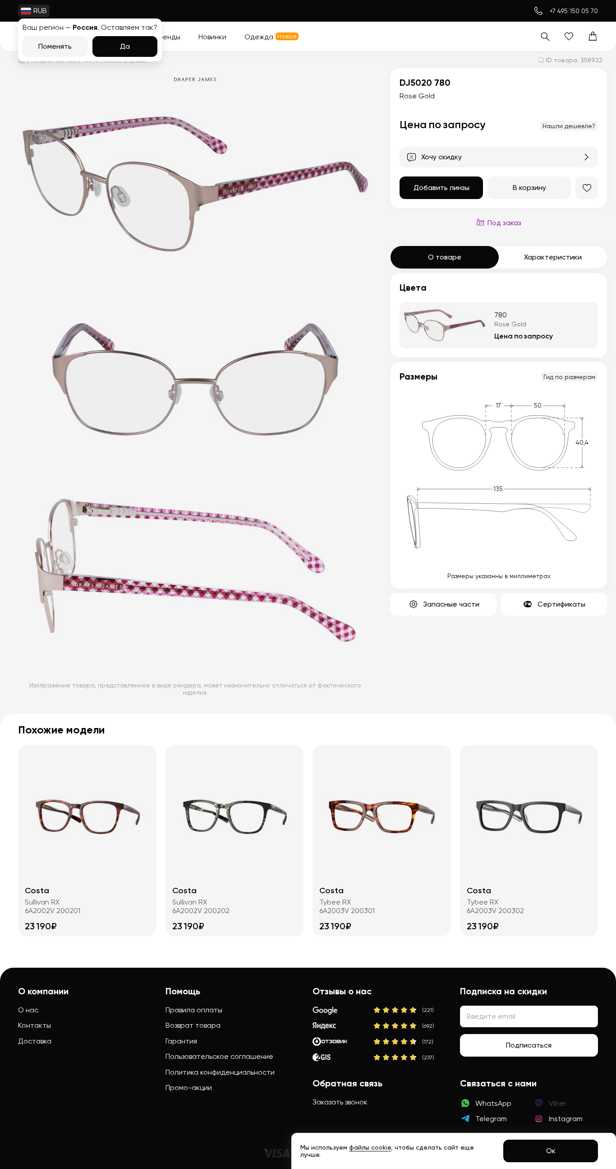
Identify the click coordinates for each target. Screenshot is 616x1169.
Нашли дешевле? (568, 126)
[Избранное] (569, 36)
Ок (551, 1150)
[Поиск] (545, 36)
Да (125, 46)
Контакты (34, 1025)
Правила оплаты (193, 1010)
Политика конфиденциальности (220, 1072)
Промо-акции (188, 1087)
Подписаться (529, 1045)
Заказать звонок (340, 1102)
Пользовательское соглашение (219, 1056)
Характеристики (553, 257)
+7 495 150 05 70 (574, 10)
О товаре (444, 257)
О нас (28, 1010)
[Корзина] (593, 36)
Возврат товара (193, 1025)
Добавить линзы (441, 187)
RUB (40, 10)
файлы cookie (370, 1147)
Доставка (34, 1041)
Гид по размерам (569, 376)
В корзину (529, 187)
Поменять (55, 46)
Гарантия (181, 1041)
